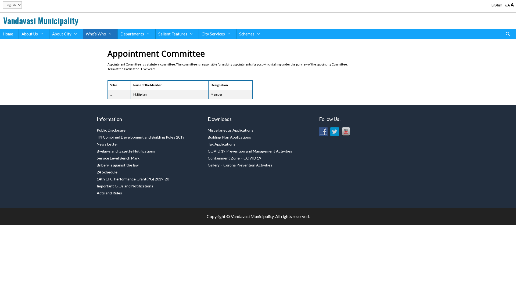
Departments (132, 33)
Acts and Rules (109, 193)
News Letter (107, 144)
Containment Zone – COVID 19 (234, 158)
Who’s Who (96, 33)
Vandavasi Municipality (40, 21)
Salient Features (172, 33)
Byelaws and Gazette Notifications (126, 151)
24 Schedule (107, 172)
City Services (213, 33)
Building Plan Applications (229, 137)
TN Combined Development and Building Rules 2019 (141, 137)
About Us (30, 33)
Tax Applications (221, 144)
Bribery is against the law (118, 165)
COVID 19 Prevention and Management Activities (250, 151)
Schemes (247, 33)
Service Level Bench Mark (118, 158)
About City (61, 33)
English (497, 5)
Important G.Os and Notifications (125, 186)
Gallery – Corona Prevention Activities (240, 165)
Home (8, 33)
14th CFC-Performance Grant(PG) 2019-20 (133, 179)
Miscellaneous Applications (230, 130)
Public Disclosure (111, 130)
